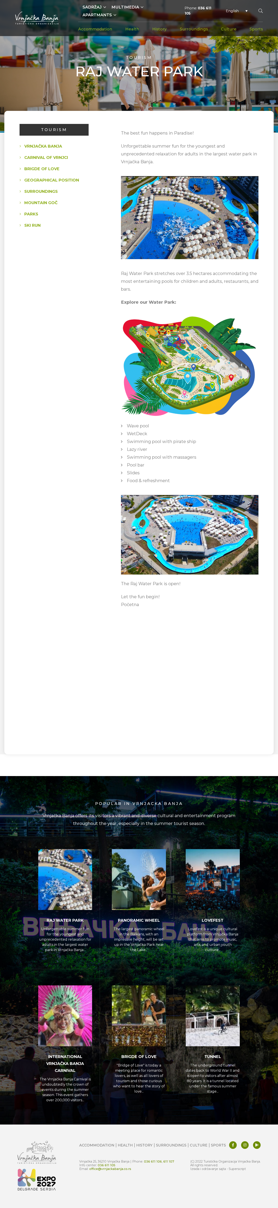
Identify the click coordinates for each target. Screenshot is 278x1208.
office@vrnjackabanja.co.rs (110, 1169)
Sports (256, 29)
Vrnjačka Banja (43, 146)
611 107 (168, 1161)
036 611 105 (106, 1165)
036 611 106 (153, 1161)
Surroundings (194, 29)
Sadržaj (92, 7)
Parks (31, 214)
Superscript (237, 1169)
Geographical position (51, 180)
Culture (229, 29)
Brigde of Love (42, 169)
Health (132, 29)
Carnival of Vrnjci (46, 157)
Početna (130, 604)
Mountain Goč (41, 202)
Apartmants (97, 15)
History (159, 29)
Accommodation (95, 29)
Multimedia (125, 7)
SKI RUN (32, 225)
